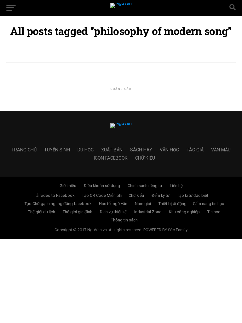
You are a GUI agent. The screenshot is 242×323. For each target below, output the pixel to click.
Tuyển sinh (57, 150)
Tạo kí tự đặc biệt (192, 195)
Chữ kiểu (145, 158)
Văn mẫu (221, 150)
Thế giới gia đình (77, 211)
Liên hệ (176, 185)
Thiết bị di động (172, 203)
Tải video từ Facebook (54, 195)
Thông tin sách (124, 220)
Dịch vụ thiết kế (113, 211)
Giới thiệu (68, 185)
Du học (86, 150)
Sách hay (141, 150)
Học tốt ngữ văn (113, 203)
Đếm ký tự (161, 195)
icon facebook (111, 158)
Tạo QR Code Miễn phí (102, 195)
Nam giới (143, 203)
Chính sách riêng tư (145, 185)
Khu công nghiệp (184, 211)
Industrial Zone (147, 211)
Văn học (169, 150)
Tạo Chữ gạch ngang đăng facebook (58, 203)
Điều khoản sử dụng (102, 185)
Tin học (213, 211)
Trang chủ (24, 150)
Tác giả (195, 150)
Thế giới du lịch (41, 211)
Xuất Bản (112, 150)
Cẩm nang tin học (208, 203)
